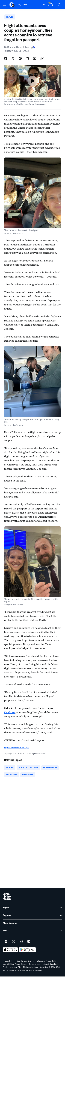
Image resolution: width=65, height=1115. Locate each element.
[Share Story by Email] (34, 58)
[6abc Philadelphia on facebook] (6, 941)
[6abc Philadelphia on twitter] (13, 941)
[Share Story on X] (13, 58)
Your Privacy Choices (25, 961)
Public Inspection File (12, 967)
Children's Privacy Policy (47, 961)
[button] (4, 4)
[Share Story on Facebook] (5, 58)
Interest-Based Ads (50, 964)
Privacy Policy (8, 961)
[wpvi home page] (7, 896)
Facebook (9, 712)
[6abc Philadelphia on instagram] (21, 941)
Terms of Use (34, 964)
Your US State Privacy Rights (15, 964)
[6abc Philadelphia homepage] (12, 4)
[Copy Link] (42, 58)
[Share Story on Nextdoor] (27, 58)
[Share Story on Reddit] (20, 58)
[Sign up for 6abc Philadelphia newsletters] (29, 941)
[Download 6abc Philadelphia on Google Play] (27, 949)
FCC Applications (30, 967)
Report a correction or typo (16, 747)
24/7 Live (22, 4)
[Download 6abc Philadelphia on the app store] (10, 949)
